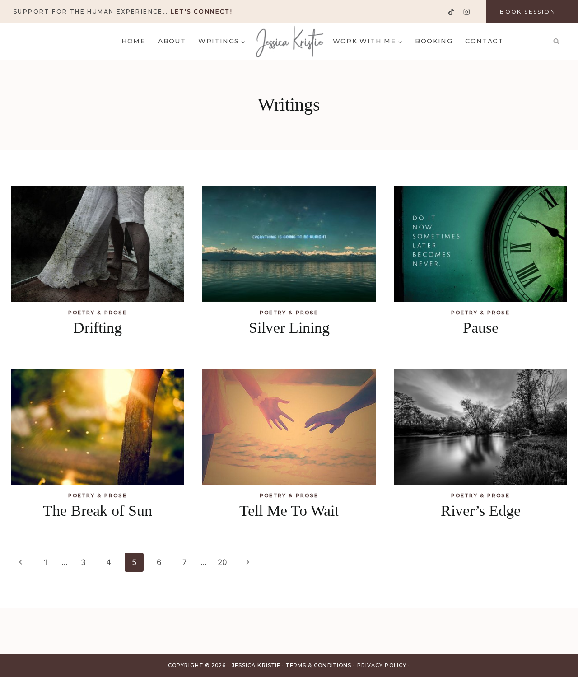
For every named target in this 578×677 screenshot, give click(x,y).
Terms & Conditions (318, 665)
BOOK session (527, 11)
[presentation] (97, 244)
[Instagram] (466, 12)
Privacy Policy (381, 665)
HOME (133, 41)
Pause (481, 327)
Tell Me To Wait (289, 510)
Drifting (97, 327)
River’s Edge (481, 510)
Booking (433, 41)
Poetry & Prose (97, 312)
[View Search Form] (556, 41)
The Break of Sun (97, 510)
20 (222, 562)
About (172, 41)
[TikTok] (451, 12)
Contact (484, 41)
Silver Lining (289, 327)
